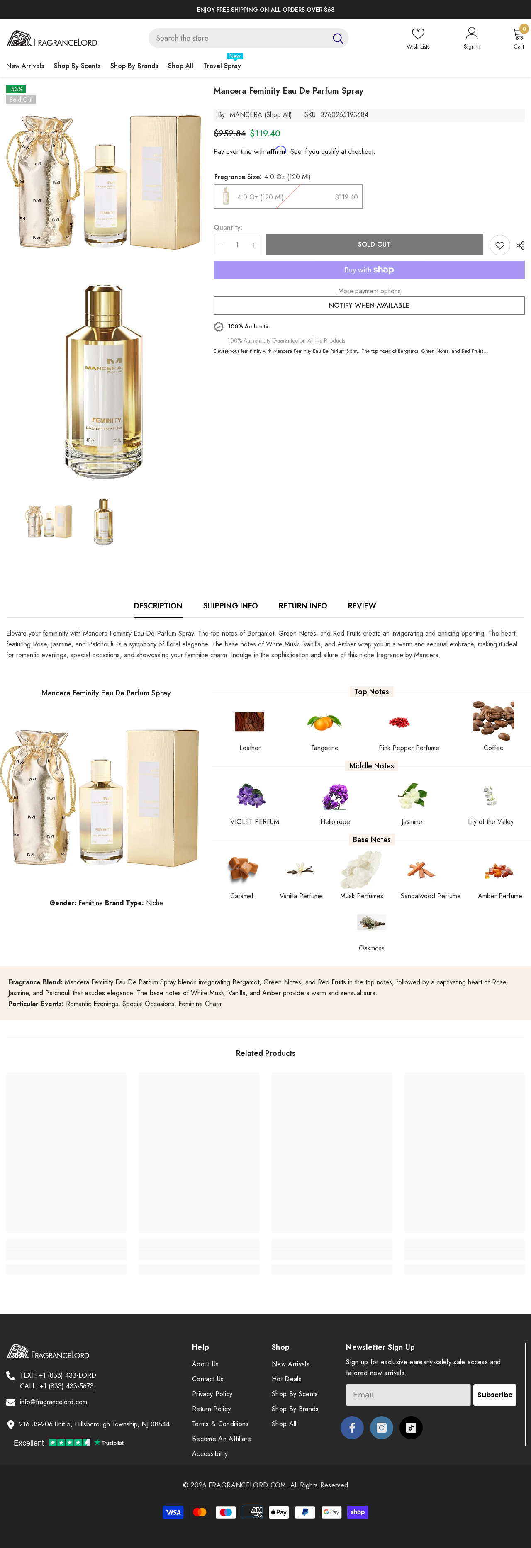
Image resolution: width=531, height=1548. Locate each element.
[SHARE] (517, 245)
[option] (265, 9)
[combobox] (238, 38)
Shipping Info (230, 605)
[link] (66, 1254)
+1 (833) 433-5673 (67, 1386)
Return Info (303, 605)
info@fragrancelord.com (53, 1402)
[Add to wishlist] (500, 245)
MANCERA (246, 114)
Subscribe (494, 1395)
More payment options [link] (369, 291)
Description (158, 605)
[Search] (249, 38)
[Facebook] (352, 1427)
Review (362, 605)
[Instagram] (381, 1427)
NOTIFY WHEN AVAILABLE (369, 305)
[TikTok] (411, 1427)
